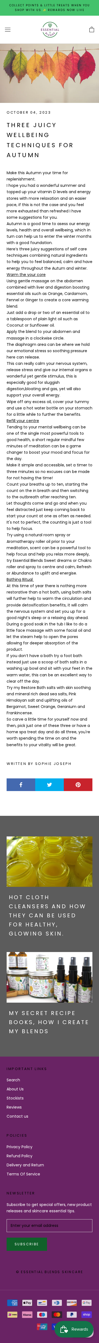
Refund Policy (19, 1156)
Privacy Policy (19, 1147)
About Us (15, 1089)
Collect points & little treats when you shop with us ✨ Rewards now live (49, 7)
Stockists (15, 1098)
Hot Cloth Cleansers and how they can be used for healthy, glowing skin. (47, 915)
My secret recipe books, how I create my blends (49, 1022)
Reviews (14, 1107)
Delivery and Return (25, 1165)
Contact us (17, 1116)
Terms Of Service (23, 1174)
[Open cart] (91, 29)
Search (13, 1080)
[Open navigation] (7, 30)
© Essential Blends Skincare (49, 1272)
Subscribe (27, 1244)
